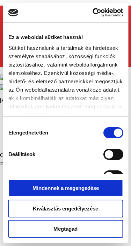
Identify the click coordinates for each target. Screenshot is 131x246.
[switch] (113, 154)
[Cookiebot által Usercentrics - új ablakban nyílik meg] (93, 12)
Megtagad (65, 229)
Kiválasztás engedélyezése (65, 209)
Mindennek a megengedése (65, 188)
